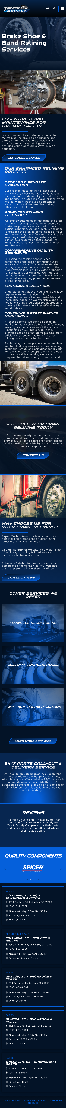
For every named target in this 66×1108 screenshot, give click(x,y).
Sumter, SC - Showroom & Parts (29, 1020)
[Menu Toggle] (62, 8)
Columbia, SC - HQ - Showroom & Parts (23, 896)
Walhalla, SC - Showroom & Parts (31, 1063)
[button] (5, 868)
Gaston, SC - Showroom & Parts (29, 978)
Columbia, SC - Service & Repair (28, 939)
